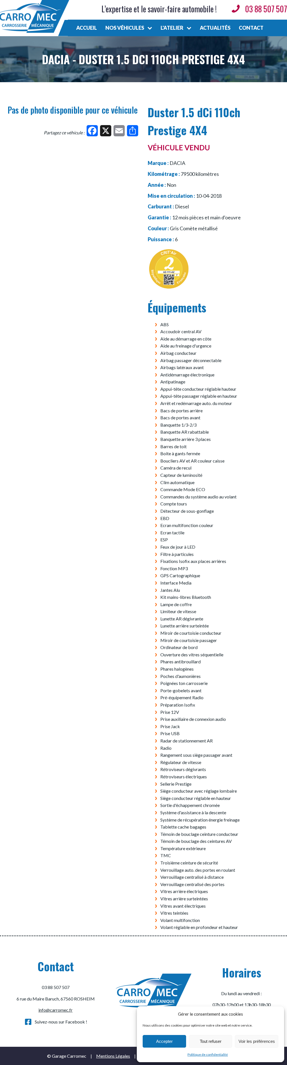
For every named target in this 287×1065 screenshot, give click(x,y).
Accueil (86, 28)
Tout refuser (210, 1041)
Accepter (164, 1041)
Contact (251, 28)
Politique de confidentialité (208, 1054)
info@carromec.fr (55, 1010)
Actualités (215, 28)
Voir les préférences (257, 1041)
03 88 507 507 (266, 9)
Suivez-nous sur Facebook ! (61, 1021)
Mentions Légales (113, 1056)
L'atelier (172, 28)
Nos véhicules (124, 28)
